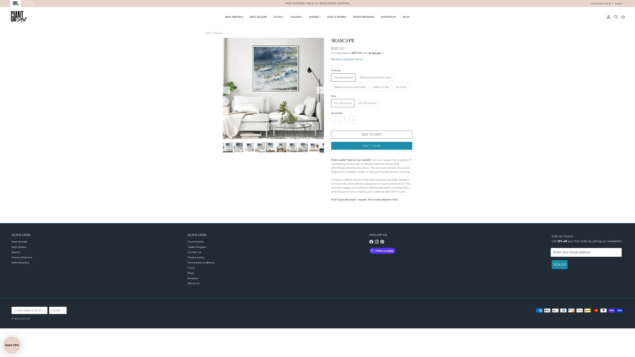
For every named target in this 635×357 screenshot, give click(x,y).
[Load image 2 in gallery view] (273, 88)
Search (16, 252)
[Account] (608, 17)
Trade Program (197, 247)
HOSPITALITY (388, 16)
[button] (357, 53)
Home (208, 33)
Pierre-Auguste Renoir (349, 59)
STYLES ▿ (279, 16)
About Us (193, 283)
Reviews (193, 278)
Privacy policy (196, 257)
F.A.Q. (191, 267)
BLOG (406, 16)
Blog (190, 273)
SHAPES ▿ (314, 16)
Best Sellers (19, 247)
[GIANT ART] (19, 17)
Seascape (218, 33)
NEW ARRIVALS (234, 16)
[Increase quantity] (354, 120)
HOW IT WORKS (336, 16)
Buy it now (372, 145)
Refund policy (20, 262)
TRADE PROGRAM (363, 16)
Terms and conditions (201, 262)
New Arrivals (19, 241)
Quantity (336, 113)
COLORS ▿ (296, 16)
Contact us (194, 252)
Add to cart (372, 134)
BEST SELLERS (258, 16)
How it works (196, 241)
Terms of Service (22, 257)
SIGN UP (559, 264)
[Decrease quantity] (335, 120)
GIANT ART (24, 318)
